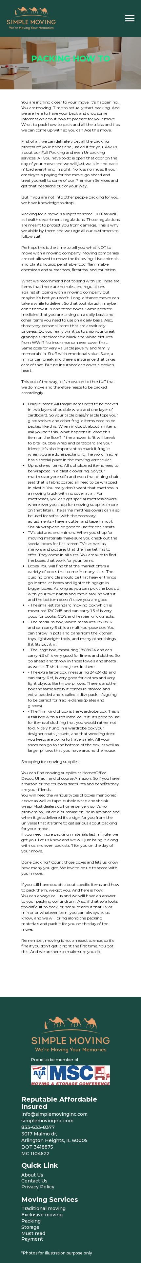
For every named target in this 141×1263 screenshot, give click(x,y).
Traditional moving (43, 1208)
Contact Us (34, 1181)
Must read (33, 1233)
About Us (32, 1175)
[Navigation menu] (129, 18)
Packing (31, 1221)
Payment (32, 1239)
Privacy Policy (37, 1187)
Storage (30, 1227)
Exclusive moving (42, 1215)
